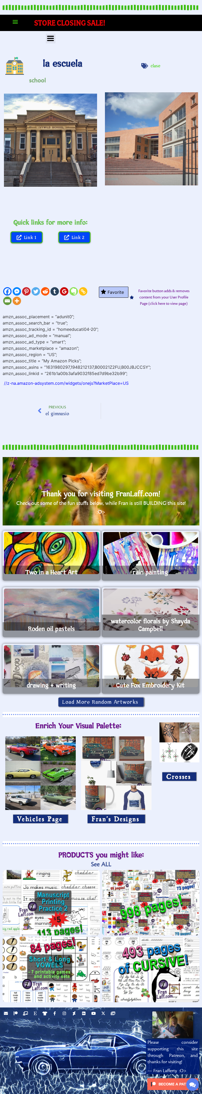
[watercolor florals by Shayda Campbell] (151, 609)
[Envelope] (7, 1014)
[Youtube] (94, 1014)
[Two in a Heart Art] (51, 553)
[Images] (114, 1014)
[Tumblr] (54, 291)
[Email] (7, 301)
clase (155, 66)
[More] (17, 301)
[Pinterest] (26, 291)
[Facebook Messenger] (17, 291)
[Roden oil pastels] (51, 609)
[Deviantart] (75, 1014)
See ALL (101, 864)
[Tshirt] (45, 1014)
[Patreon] (16, 1014)
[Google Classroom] (64, 291)
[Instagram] (65, 1014)
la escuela (62, 64)
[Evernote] (73, 291)
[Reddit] (45, 291)
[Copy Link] (83, 291)
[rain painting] (151, 553)
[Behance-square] (84, 1014)
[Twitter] (36, 291)
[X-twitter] (104, 1014)
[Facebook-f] (55, 1014)
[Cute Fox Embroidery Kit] (151, 666)
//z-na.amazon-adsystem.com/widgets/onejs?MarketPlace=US (66, 383)
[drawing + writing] (51, 666)
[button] (15, 21)
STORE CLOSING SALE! (69, 22)
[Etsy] (36, 1014)
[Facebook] (7, 291)
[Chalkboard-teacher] (26, 1014)
